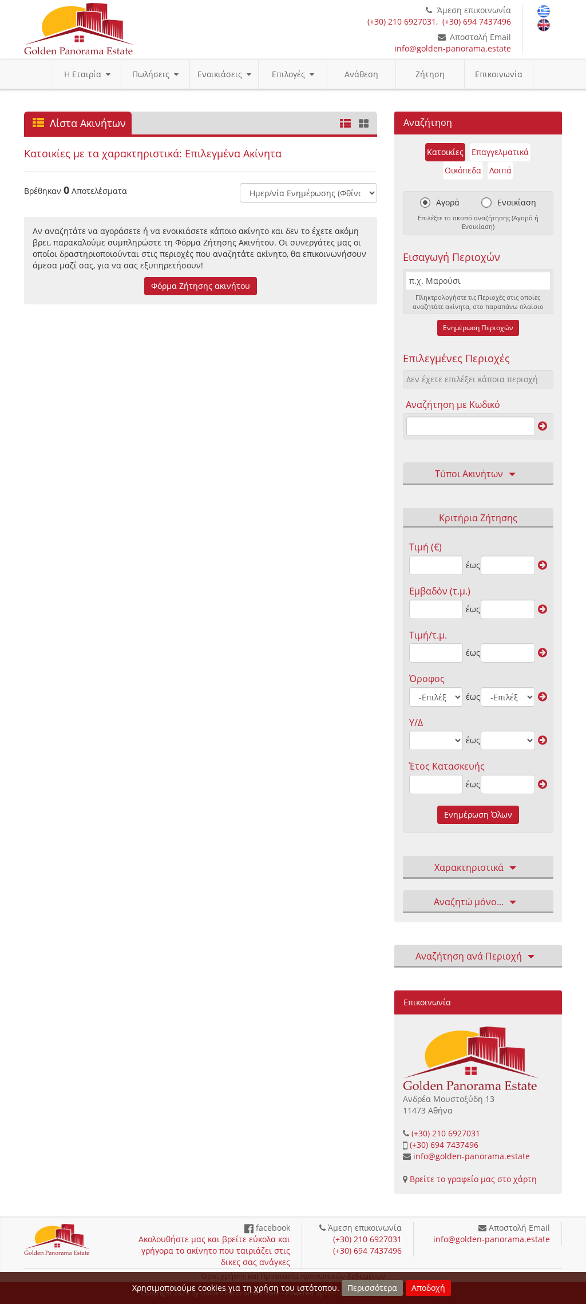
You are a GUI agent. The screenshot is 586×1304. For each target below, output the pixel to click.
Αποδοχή (428, 1287)
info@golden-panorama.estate (452, 48)
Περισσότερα (372, 1287)
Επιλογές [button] (291, 74)
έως (472, 565)
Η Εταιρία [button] (85, 74)
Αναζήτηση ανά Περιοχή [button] (468, 956)
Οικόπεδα (463, 170)
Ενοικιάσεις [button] (222, 74)
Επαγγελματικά (500, 151)
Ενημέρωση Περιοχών (478, 327)
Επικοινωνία (498, 74)
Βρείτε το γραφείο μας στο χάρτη (473, 1179)
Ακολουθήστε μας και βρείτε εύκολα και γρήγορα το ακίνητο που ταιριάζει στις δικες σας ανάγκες (214, 1250)
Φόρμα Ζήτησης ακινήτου (200, 285)
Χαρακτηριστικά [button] (469, 867)
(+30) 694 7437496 (476, 21)
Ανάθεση (361, 74)
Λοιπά (500, 170)
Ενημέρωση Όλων (478, 814)
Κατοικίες (445, 151)
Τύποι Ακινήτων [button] (469, 473)
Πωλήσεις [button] (153, 74)
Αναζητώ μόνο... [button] (469, 901)
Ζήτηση (430, 74)
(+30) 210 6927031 (401, 21)
